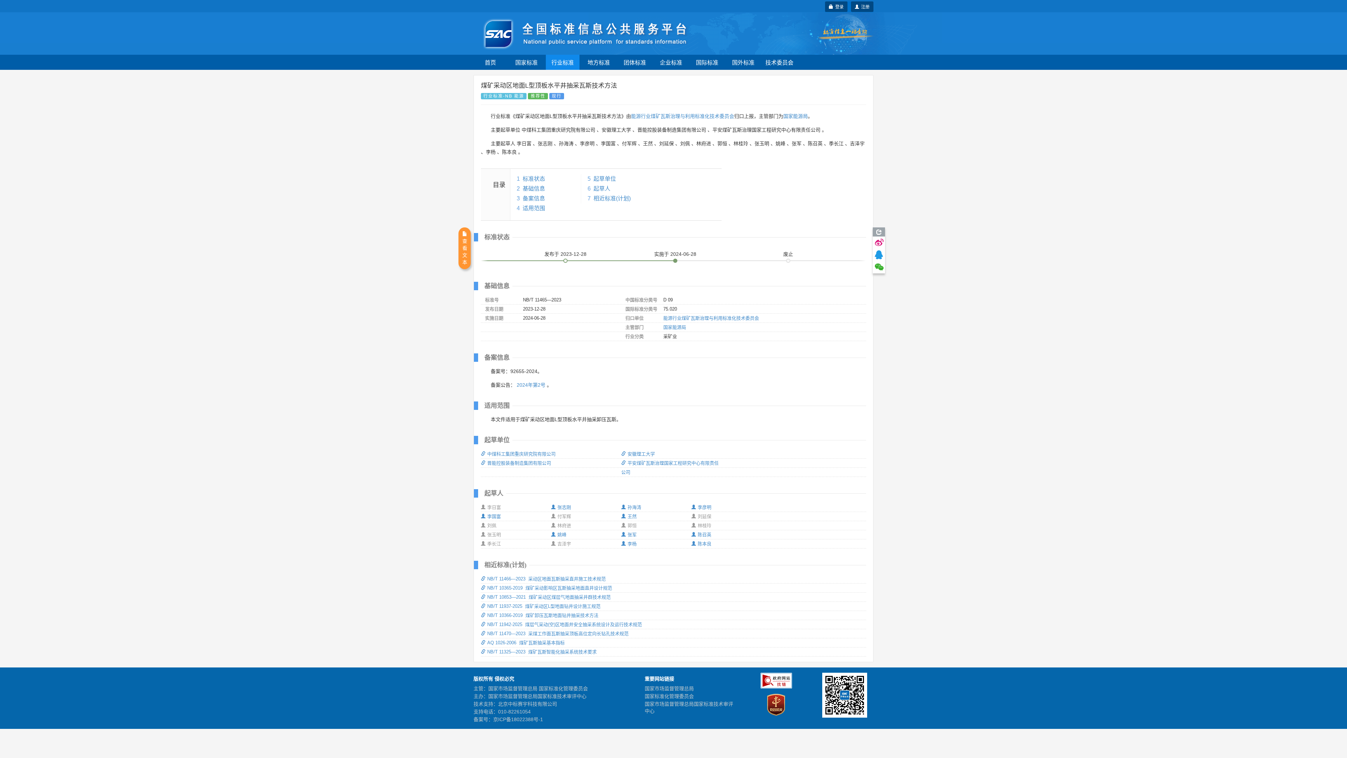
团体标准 (635, 62)
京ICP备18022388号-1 (518, 719)
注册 (864, 6)
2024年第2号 (531, 385)
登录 (838, 6)
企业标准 (671, 62)
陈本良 (704, 543)
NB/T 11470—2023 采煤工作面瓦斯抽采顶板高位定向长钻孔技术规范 (558, 633)
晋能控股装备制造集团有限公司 (519, 463)
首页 (490, 62)
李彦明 (704, 507)
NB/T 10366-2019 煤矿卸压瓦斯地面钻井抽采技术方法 (542, 615)
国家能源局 (795, 116)
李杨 (632, 543)
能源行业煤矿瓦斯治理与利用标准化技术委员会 (682, 116)
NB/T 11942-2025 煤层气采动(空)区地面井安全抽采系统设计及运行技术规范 (564, 624)
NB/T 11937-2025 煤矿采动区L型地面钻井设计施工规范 (544, 606)
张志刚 (564, 507)
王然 (632, 516)
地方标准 (599, 62)
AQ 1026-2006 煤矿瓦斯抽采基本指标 (526, 642)
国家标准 (526, 62)
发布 (565, 254)
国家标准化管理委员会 (669, 696)
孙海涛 (634, 507)
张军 (632, 534)
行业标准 (562, 62)
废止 (788, 254)
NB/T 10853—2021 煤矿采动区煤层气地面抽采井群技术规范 (549, 597)
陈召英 (704, 534)
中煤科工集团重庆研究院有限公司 (521, 454)
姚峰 (562, 534)
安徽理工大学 (641, 454)
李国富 (494, 516)
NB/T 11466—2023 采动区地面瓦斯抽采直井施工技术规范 (546, 578)
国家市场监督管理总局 (669, 688)
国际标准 (707, 62)
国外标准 (743, 62)
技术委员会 (779, 62)
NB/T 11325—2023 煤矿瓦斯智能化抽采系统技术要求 (542, 651)
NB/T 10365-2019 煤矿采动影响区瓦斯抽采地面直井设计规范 (549, 588)
